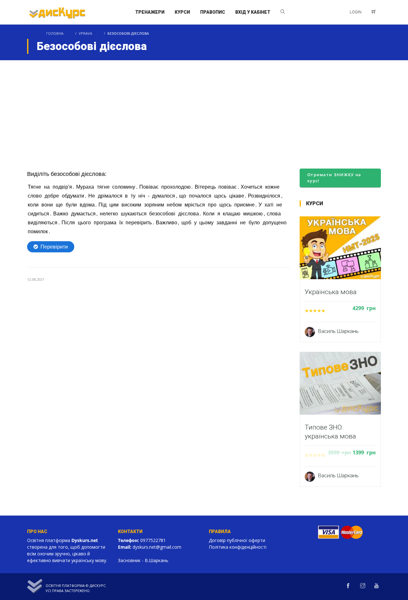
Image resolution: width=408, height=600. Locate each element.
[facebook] (348, 586)
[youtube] (376, 586)
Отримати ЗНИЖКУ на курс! (334, 178)
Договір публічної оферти (237, 540)
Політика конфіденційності (237, 547)
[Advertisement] (204, 108)
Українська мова (331, 292)
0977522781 (153, 540)
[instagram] (362, 586)
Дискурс (98, 585)
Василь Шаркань (338, 331)
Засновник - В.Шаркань (143, 560)
